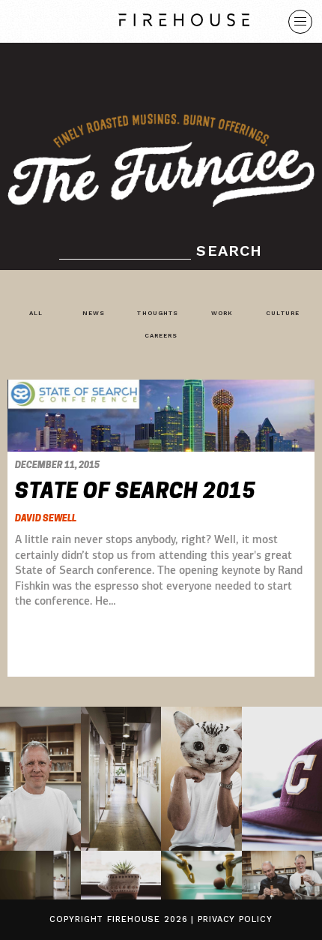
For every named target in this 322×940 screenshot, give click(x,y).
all (36, 313)
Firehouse (133, 919)
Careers (161, 335)
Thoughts (157, 313)
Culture (283, 313)
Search (229, 251)
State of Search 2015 (135, 491)
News (93, 313)
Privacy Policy (235, 919)
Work (222, 313)
